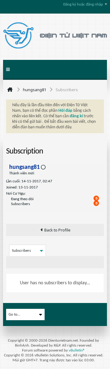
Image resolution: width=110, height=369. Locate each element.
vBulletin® (77, 350)
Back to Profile (57, 230)
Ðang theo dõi (22, 199)
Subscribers (20, 204)
